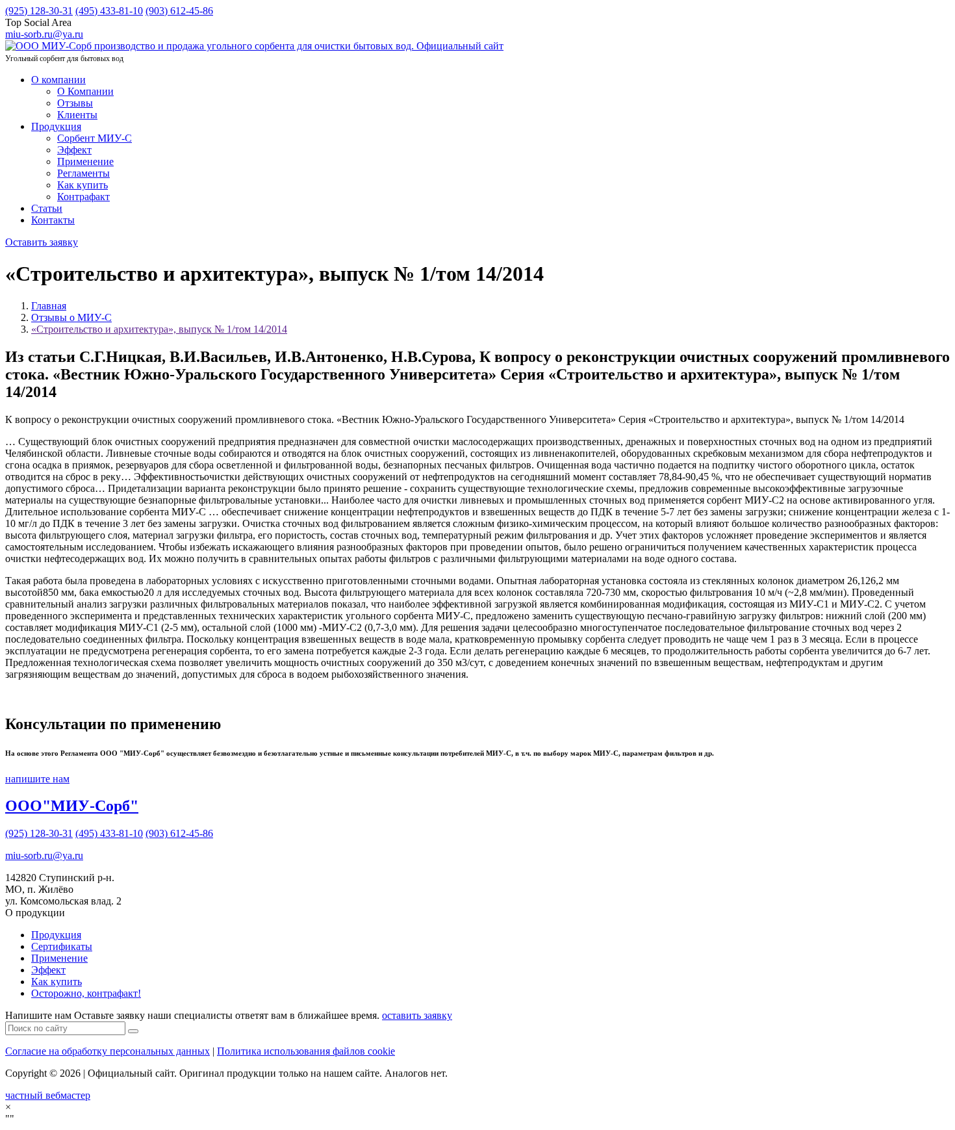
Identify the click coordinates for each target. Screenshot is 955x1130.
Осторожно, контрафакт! (86, 993)
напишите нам (37, 778)
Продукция (56, 126)
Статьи (46, 208)
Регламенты (83, 173)
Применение (85, 161)
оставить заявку (417, 1015)
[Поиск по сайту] (133, 1031)
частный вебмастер (47, 1095)
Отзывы (75, 103)
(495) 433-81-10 (109, 10)
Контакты (53, 219)
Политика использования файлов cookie (306, 1051)
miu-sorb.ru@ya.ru (44, 855)
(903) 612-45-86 (179, 10)
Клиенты (77, 114)
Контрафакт (83, 196)
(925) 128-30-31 (39, 10)
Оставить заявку (41, 242)
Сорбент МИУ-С (94, 138)
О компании (58, 79)
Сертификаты (61, 946)
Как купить (82, 184)
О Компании (85, 91)
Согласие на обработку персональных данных (107, 1051)
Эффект (74, 149)
